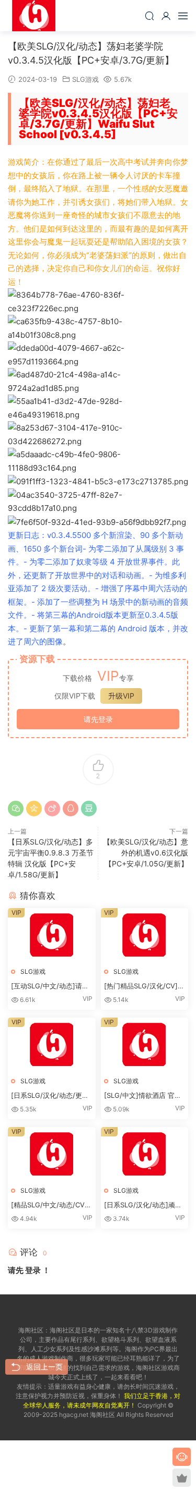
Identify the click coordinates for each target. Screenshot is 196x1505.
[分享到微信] (16, 808)
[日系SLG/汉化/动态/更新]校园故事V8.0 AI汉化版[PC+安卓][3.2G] (51, 1095)
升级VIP (121, 695)
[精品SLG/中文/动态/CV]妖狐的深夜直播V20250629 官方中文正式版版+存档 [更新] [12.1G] (51, 1205)
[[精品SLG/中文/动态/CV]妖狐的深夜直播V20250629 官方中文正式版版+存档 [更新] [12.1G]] (52, 1154)
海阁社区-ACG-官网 (34, 15)
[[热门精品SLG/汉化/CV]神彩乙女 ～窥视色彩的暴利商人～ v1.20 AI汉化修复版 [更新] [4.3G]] (145, 935)
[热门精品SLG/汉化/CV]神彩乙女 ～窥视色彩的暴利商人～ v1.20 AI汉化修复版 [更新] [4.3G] (144, 986)
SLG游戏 (85, 79)
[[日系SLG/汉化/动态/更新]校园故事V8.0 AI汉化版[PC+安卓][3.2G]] (52, 1044)
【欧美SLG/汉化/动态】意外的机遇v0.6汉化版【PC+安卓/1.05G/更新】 (145, 852)
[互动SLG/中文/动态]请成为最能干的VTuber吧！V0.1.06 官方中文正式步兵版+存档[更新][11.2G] (51, 986)
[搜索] (149, 16)
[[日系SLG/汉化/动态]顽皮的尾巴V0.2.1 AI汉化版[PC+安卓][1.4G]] (145, 1154)
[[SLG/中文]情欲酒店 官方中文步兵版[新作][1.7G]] (145, 1044)
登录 (33, 1270)
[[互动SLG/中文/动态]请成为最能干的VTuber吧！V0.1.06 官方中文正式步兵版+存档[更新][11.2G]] (52, 935)
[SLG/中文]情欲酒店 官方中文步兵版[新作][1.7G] (142, 1095)
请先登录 (98, 719)
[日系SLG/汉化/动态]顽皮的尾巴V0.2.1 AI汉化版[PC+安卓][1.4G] (143, 1205)
